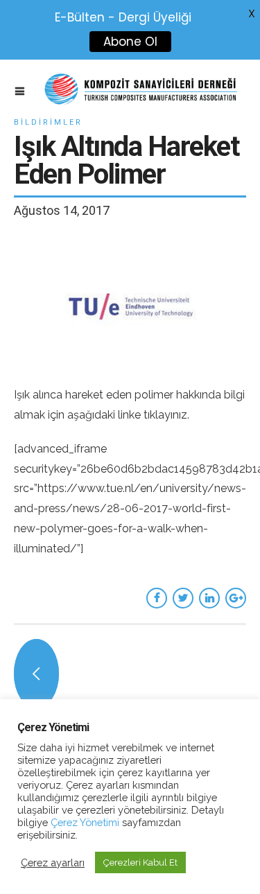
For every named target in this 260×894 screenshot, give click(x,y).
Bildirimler (48, 122)
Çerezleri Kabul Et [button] (140, 862)
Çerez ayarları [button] (53, 862)
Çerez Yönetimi (83, 822)
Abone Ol (130, 41)
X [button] (251, 13)
